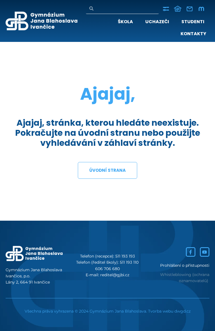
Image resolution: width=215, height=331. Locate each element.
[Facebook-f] (190, 252)
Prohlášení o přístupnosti (184, 265)
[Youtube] (204, 252)
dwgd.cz (182, 311)
